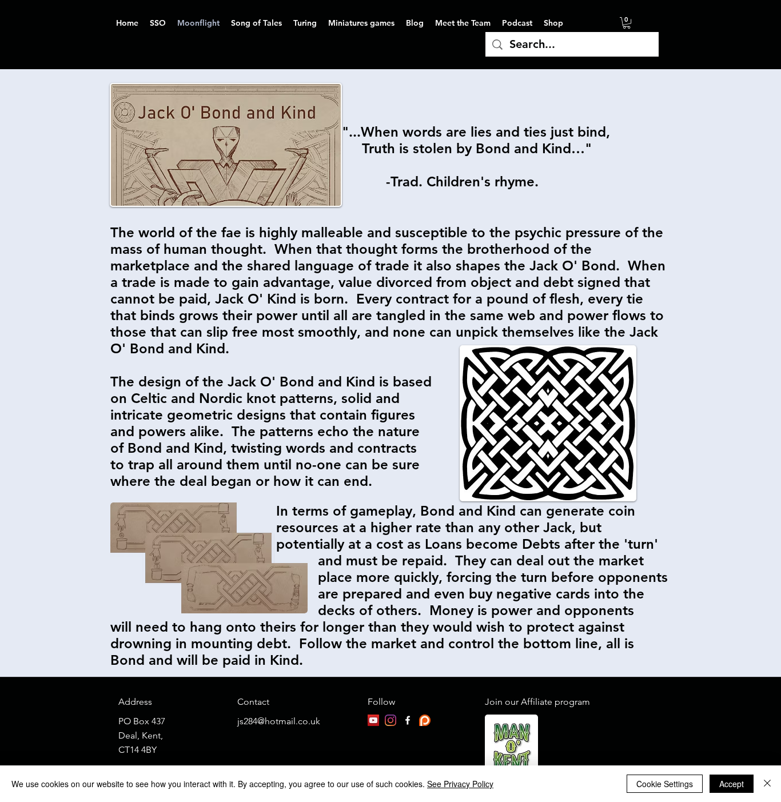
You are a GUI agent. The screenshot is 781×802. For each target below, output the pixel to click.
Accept (731, 783)
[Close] (767, 784)
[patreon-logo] (425, 720)
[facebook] (407, 720)
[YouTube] (373, 720)
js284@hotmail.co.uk (278, 721)
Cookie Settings (664, 783)
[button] (626, 23)
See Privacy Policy (460, 783)
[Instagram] (390, 720)
